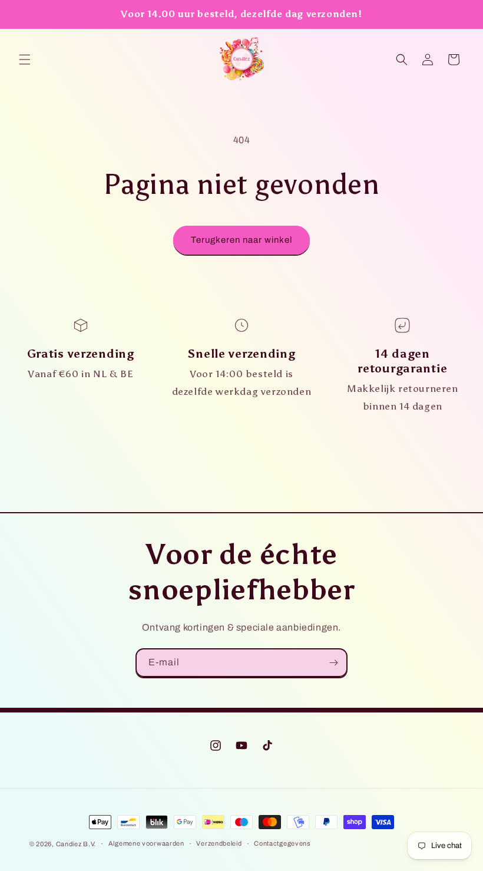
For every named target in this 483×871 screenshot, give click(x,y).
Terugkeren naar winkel (241, 240)
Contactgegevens (282, 843)
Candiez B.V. (76, 843)
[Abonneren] (333, 662)
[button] (25, 59)
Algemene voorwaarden (146, 843)
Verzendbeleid (219, 843)
